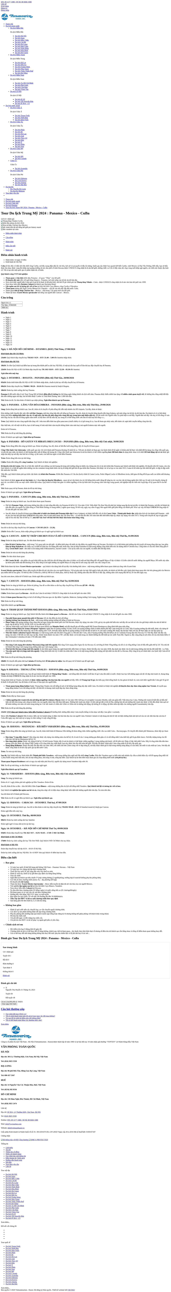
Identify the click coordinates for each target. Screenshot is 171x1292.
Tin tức (8, 1150)
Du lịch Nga (19, 146)
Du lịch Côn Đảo (21, 87)
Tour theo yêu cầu (12, 193)
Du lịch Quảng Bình (22, 67)
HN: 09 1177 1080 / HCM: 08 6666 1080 (16, 2)
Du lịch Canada (20, 158)
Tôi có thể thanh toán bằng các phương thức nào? (24, 1020)
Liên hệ (4, 4)
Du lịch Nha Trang (22, 69)
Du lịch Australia (21, 168)
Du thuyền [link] (9, 187)
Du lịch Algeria (20, 183)
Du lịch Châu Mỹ (16, 149)
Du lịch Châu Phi (16, 171)
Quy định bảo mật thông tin (16, 1156)
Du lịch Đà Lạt (20, 63)
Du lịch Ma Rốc (21, 185)
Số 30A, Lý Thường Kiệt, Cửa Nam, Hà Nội (23, 1112)
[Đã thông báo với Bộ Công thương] (15, 1140)
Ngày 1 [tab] (8, 317)
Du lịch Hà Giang (21, 53)
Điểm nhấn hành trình (14, 233)
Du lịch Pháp (20, 130)
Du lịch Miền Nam (17, 75)
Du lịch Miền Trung (17, 55)
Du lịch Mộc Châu (22, 40)
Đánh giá (9, 250)
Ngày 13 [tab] (9, 342)
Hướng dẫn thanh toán (14, 1160)
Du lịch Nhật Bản (21, 118)
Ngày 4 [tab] (8, 324)
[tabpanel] (85, 361)
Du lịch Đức (19, 140)
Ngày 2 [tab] (8, 320)
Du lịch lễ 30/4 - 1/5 (22, 103)
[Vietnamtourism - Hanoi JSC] (17, 20)
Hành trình (9, 242)
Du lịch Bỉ (19, 132)
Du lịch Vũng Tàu (21, 89)
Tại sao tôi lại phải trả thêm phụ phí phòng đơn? (23, 1018)
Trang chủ (9, 24)
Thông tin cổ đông (12, 1152)
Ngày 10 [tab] (9, 336)
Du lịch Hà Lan (20, 134)
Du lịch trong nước (13, 26)
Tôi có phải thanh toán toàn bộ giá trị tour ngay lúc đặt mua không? (30, 1016)
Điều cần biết (10, 246)
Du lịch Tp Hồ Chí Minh (24, 83)
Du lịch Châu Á (16, 108)
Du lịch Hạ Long (21, 44)
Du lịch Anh (19, 136)
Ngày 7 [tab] (8, 330)
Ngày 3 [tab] (8, 322)
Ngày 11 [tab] (9, 338)
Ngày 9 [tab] (8, 334)
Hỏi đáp (9, 1162)
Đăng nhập (5, 10)
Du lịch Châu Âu (16, 122)
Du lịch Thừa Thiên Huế (24, 71)
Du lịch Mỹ (19, 156)
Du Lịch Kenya (20, 181)
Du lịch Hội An (20, 65)
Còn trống (9, 237)
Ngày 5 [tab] (8, 326)
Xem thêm (5, 1024)
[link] (38, 1140)
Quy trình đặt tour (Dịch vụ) (16, 1014)
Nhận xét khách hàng (13, 1154)
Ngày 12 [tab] (9, 340)
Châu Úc (13, 161)
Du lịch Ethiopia (21, 178)
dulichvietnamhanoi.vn (16, 1128)
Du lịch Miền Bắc (16, 28)
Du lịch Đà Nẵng (21, 73)
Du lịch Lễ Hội (15, 91)
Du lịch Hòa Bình (21, 51)
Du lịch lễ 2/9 (20, 99)
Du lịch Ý (18, 142)
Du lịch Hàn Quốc (21, 120)
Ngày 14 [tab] (9, 345)
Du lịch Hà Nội (20, 36)
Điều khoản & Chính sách (15, 1158)
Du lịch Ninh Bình (22, 48)
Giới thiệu (9, 1148)
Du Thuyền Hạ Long (18, 189)
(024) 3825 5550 (10, 1116)
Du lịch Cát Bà (20, 42)
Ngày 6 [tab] (8, 328)
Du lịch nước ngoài (13, 106)
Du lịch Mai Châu (21, 46)
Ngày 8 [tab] (8, 332)
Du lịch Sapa (19, 38)
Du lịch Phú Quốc (21, 85)
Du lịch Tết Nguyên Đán (24, 101)
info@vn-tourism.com (13, 1124)
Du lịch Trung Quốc (22, 116)
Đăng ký (4, 8)
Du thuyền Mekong (17, 191)
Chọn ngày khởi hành (9, 1004)
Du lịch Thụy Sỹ (21, 138)
